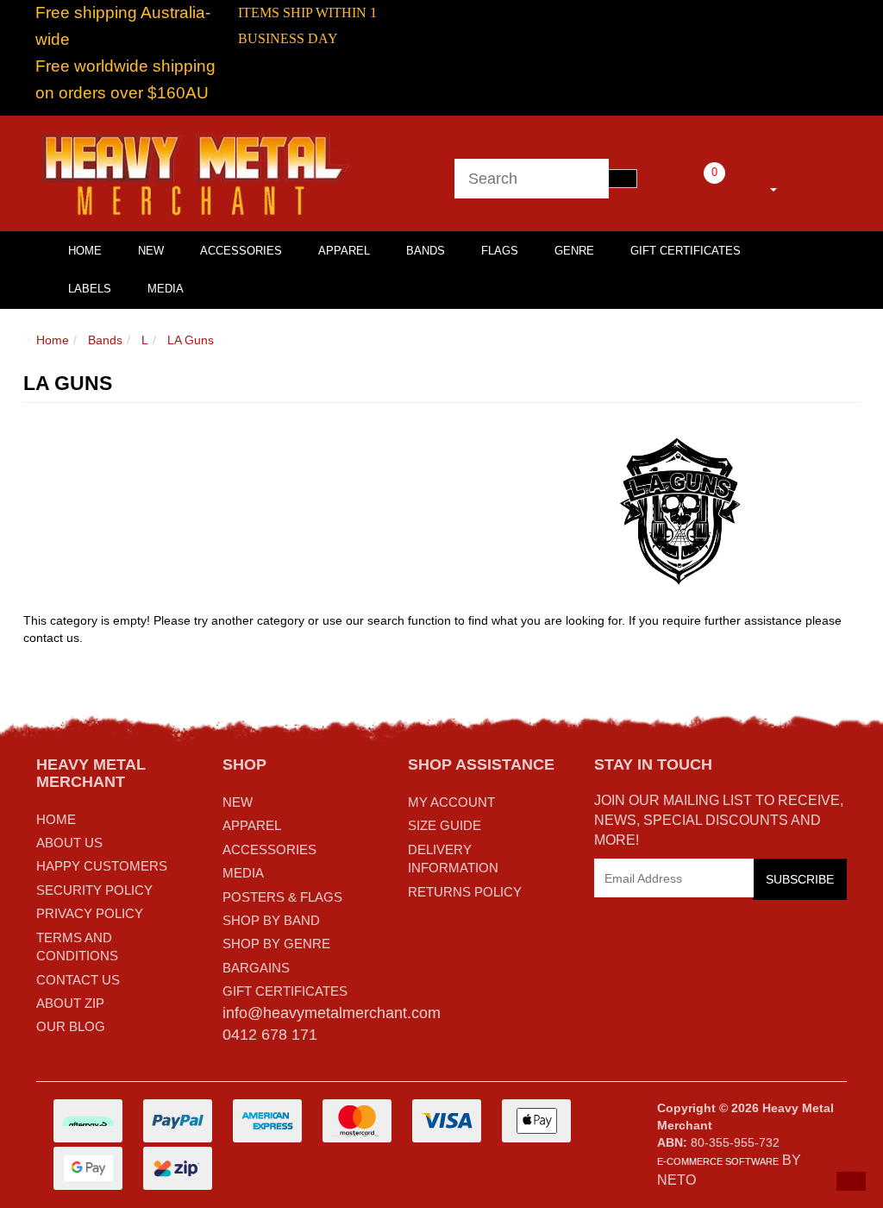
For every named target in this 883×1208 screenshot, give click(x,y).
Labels (89, 288)
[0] (690, 186)
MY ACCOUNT (451, 802)
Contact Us (78, 979)
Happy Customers (101, 866)
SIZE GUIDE (444, 825)
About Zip (70, 1003)
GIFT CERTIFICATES (285, 991)
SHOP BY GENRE (276, 943)
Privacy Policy (89, 913)
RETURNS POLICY (465, 891)
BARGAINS (256, 967)
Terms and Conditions (77, 946)
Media (165, 288)
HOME (85, 250)
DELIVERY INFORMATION (453, 858)
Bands (425, 250)
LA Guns (190, 340)
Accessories (241, 250)
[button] (851, 1181)
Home (52, 340)
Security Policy (94, 890)
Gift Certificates (685, 250)
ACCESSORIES (269, 849)
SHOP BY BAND (271, 920)
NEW (237, 802)
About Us (69, 842)
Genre (574, 250)
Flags (499, 250)
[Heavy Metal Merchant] (197, 172)
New (151, 250)
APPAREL (251, 825)
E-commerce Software (718, 1161)
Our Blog (70, 1026)
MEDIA (243, 872)
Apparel (344, 250)
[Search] (622, 178)
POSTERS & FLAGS (282, 897)
